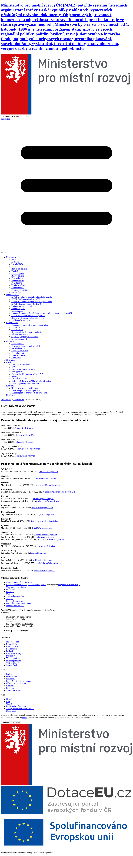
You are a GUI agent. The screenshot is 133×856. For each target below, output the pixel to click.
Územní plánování (13, 660)
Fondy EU (15, 271)
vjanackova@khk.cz (46, 514)
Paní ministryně (17, 353)
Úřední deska (11, 676)
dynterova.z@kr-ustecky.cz (47, 501)
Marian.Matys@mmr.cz (25, 456)
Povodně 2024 (17, 264)
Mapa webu (11, 711)
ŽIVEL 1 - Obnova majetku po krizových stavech (31, 301)
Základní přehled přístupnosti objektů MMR (29, 393)
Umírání (10, 594)
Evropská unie (12, 323)
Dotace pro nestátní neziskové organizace (28, 315)
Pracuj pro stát (17, 372)
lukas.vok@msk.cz (38, 553)
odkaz (24, 718)
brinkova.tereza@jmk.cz (45, 537)
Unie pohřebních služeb (17, 587)
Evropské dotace (14, 644)
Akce (13, 259)
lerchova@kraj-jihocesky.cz (47, 478)
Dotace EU (16, 327)
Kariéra (9, 362)
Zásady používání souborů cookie (20, 708)
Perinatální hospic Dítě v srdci (19, 603)
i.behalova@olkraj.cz (46, 546)
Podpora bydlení (18, 308)
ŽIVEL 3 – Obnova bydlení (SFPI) (25, 299)
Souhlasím (16, 722)
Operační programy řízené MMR (24, 337)
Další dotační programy (21, 320)
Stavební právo (17, 273)
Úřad (13, 266)
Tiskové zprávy (17, 344)
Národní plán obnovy (20, 334)
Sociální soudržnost (19, 290)
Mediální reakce (18, 348)
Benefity (14, 376)
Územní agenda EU (19, 339)
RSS (8, 701)
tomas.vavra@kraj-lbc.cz (42, 508)
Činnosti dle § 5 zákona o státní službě (27, 374)
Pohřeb (10, 592)
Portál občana (12, 688)
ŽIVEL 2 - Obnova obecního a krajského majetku (31, 297)
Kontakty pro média (19, 351)
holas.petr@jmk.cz (56, 539)
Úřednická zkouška (19, 379)
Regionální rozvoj (13, 653)
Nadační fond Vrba (15, 606)
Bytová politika (17, 276)
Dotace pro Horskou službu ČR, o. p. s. (27, 318)
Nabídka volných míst (20, 365)
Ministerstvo (11, 257)
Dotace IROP (17, 330)
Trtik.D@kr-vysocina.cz (42, 528)
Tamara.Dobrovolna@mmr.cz (27, 449)
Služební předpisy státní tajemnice (25, 383)
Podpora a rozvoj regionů (21, 306)
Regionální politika (19, 269)
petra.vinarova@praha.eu (44, 571)
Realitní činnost (17, 287)
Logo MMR (16, 358)
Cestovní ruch (17, 278)
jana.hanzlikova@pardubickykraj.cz (46, 521)
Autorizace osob (13, 690)
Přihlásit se (5, 119)
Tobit (9, 599)
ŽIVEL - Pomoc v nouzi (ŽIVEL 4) (26, 304)
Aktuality (15, 262)
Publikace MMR (18, 355)
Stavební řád (11, 656)
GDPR (10, 704)
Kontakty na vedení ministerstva (24, 388)
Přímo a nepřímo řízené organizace (25, 390)
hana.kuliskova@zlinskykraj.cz (48, 563)
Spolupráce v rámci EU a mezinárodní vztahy (30, 325)
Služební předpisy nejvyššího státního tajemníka (31, 381)
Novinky (10, 699)
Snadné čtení (16, 292)
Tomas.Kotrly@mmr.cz (25, 428)
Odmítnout (6, 722)
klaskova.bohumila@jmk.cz (45, 535)
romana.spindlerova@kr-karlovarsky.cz (59, 492)
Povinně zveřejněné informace (18, 681)
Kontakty (10, 386)
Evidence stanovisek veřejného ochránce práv (26, 584)
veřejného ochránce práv (69, 584)
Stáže (13, 367)
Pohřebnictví (16, 283)
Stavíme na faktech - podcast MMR (26, 346)
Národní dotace (12, 294)
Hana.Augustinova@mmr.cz (27, 435)
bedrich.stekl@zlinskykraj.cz (44, 560)
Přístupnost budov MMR (16, 683)
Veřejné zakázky (18, 285)
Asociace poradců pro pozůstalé (20, 582)
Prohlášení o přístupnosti (16, 706)
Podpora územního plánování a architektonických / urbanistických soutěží (41, 313)
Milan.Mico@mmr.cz (24, 442)
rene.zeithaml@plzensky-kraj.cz (47, 485)
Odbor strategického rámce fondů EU (26, 332)
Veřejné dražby (17, 280)
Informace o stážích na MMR (23, 369)
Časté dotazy (11, 360)
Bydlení (9, 651)
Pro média (10, 341)
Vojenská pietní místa (16, 596)
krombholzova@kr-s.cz (48, 471)
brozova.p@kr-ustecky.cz (43, 498)
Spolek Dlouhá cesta (15, 601)
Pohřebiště (11, 589)
